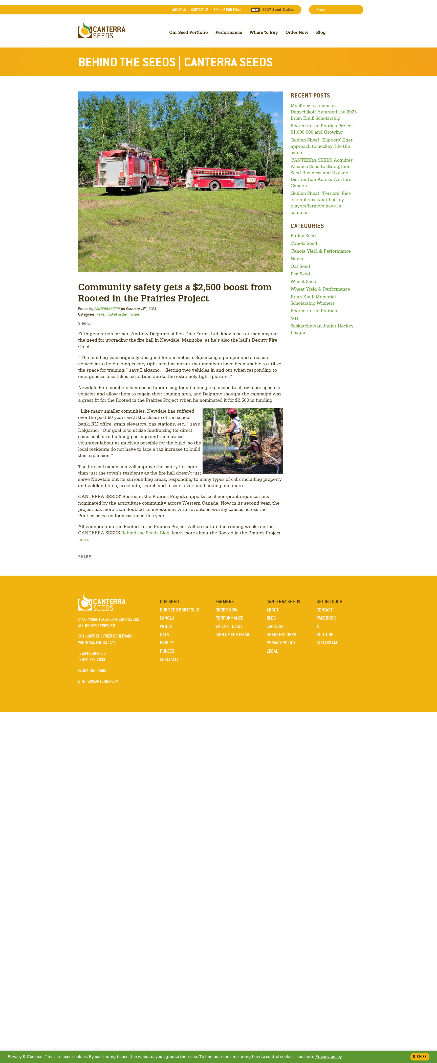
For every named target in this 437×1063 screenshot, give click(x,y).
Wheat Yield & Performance (320, 289)
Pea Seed (300, 273)
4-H (294, 318)
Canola (167, 618)
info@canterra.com (100, 681)
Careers (275, 626)
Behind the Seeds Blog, (146, 532)
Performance (228, 32)
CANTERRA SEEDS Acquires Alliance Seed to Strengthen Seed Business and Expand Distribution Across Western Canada (322, 172)
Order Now (297, 32)
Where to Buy (264, 32)
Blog (321, 32)
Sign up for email (228, 10)
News (100, 314)
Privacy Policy (281, 643)
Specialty (169, 659)
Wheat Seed (303, 281)
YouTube (325, 634)
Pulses (167, 651)
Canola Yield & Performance (321, 251)
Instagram (327, 643)
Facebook (326, 618)
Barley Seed (303, 235)
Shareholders (281, 634)
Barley (167, 643)
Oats (164, 634)
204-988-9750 (94, 653)
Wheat (166, 626)
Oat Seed (300, 266)
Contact (199, 10)
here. (83, 539)
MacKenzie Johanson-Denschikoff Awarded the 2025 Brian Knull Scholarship (324, 112)
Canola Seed (304, 243)
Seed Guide (278, 9)
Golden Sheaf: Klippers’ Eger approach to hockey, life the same (322, 146)
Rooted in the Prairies (123, 314)
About (179, 10)
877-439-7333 (93, 659)
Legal (272, 651)
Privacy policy (328, 1056)
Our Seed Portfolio (188, 32)
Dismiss (420, 1056)
